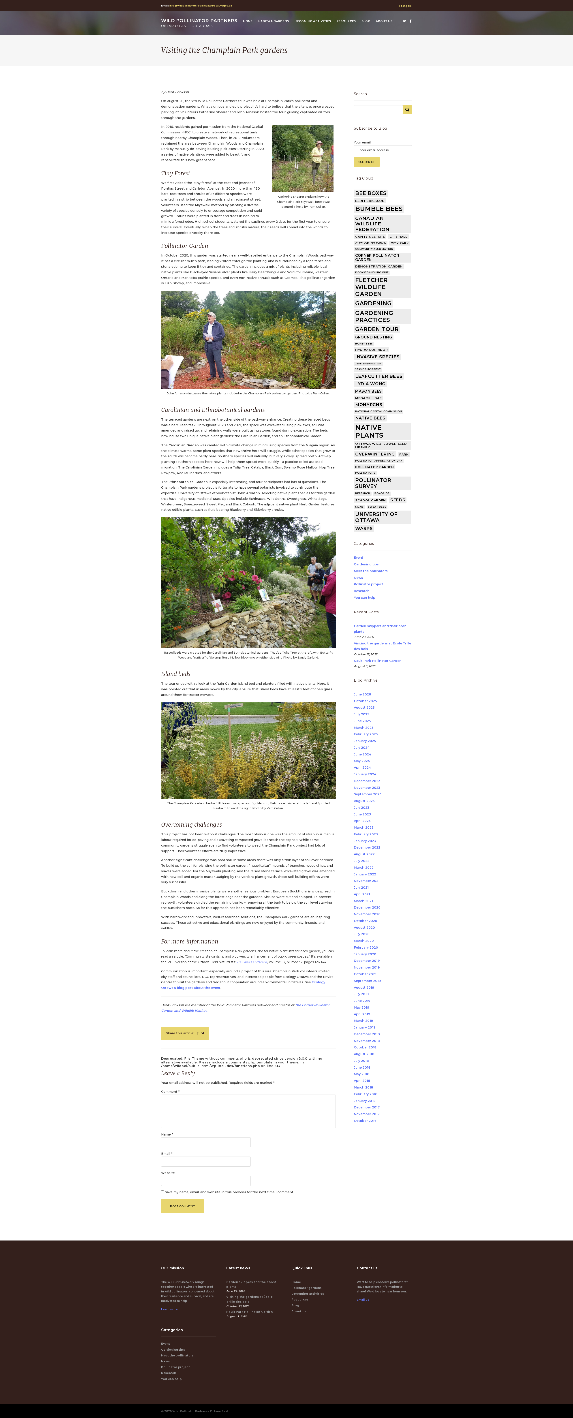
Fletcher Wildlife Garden (371, 286)
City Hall (398, 236)
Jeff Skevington (368, 363)
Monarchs (368, 404)
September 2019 (367, 981)
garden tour (377, 329)
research (362, 493)
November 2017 (367, 1114)
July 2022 (361, 861)
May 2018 (361, 1074)
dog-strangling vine (372, 272)
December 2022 (367, 847)
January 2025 (365, 741)
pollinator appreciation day (378, 460)
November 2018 (367, 1041)
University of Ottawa (376, 517)
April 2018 (362, 1081)
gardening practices (374, 316)
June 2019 (362, 1001)
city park (400, 243)
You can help (364, 598)
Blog (365, 21)
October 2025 (365, 701)
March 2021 (363, 901)
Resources (346, 21)
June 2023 (362, 814)
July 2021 (361, 887)
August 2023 (364, 801)
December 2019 (367, 961)
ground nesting (373, 337)
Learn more (169, 1309)
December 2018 (367, 1034)
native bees (370, 418)
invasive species (377, 356)
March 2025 (363, 728)
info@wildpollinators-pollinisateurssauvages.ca (200, 5)
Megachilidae (368, 398)
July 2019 (361, 994)
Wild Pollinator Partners (199, 23)
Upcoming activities (313, 21)
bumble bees (379, 208)
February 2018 (365, 1094)
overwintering (375, 454)
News (358, 578)
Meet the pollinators (371, 571)
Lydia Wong (370, 383)
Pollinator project (368, 584)
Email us (363, 1299)
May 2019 (361, 1007)
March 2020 (364, 941)
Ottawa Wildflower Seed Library (381, 445)
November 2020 (367, 914)
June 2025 (362, 721)
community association (374, 249)
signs (359, 506)
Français (405, 5)
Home (248, 21)
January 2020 (365, 954)
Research (362, 591)
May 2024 (362, 761)
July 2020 (362, 934)
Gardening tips (366, 564)
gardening (373, 303)
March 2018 (363, 1087)
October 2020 (365, 921)
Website (168, 1173)
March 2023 (364, 828)
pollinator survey (373, 483)
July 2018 (361, 1061)
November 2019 (367, 967)
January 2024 (365, 774)
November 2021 (367, 881)
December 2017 (367, 1107)
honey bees (364, 343)
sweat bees (377, 506)
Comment (170, 1092)
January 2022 (365, 874)
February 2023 (366, 834)
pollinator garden (374, 467)
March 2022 (364, 868)
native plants (369, 431)
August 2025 (364, 708)
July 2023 (361, 808)
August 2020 (364, 928)
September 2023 (367, 794)
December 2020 (367, 907)
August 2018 (364, 1054)
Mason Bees (368, 391)
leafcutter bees (378, 376)
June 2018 (362, 1067)
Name (167, 1134)
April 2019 (362, 1014)
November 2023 (367, 788)
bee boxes (370, 193)
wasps (364, 528)
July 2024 (362, 748)
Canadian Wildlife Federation (372, 223)
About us (384, 21)
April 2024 (362, 768)
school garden (370, 500)
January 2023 (365, 841)
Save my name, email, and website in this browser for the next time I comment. (229, 1192)
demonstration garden (379, 266)
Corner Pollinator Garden (377, 257)
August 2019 (364, 988)
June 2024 (362, 754)
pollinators (365, 472)
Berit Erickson (370, 201)
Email (166, 1154)
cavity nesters (370, 236)
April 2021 (362, 894)
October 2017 (365, 1121)
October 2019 (365, 974)
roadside (381, 493)
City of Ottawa (370, 243)
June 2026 (362, 694)
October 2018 (365, 1047)
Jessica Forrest (368, 369)
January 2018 (365, 1101)
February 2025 (366, 734)
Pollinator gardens (306, 1288)
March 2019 (363, 1021)
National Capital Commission (378, 411)
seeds (397, 500)
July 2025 (361, 714)
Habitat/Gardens (273, 21)
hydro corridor (371, 349)
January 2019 (364, 1027)
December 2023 (367, 781)
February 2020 (366, 947)
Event (358, 558)
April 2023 (362, 821)
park (404, 454)
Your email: (362, 142)
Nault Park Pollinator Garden (378, 661)
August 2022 (364, 854)
